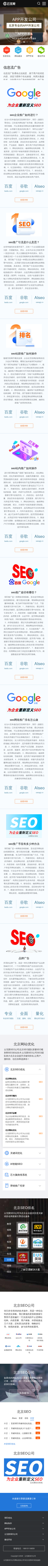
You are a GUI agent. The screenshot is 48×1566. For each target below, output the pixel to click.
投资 (9, 1241)
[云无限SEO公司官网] (14, 3)
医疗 (9, 1235)
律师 (9, 1265)
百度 (21, 1418)
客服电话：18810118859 (24, 1548)
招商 (9, 1229)
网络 (9, 1247)
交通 (9, 1259)
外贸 (32, 1418)
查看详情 (24, 199)
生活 (9, 1253)
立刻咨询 (24, 1505)
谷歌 (26, 1418)
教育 (9, 1223)
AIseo (14, 1418)
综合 (9, 1271)
